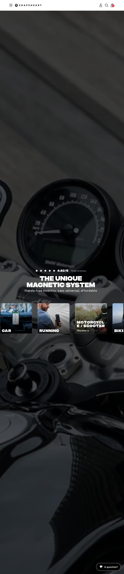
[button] (106, 5)
